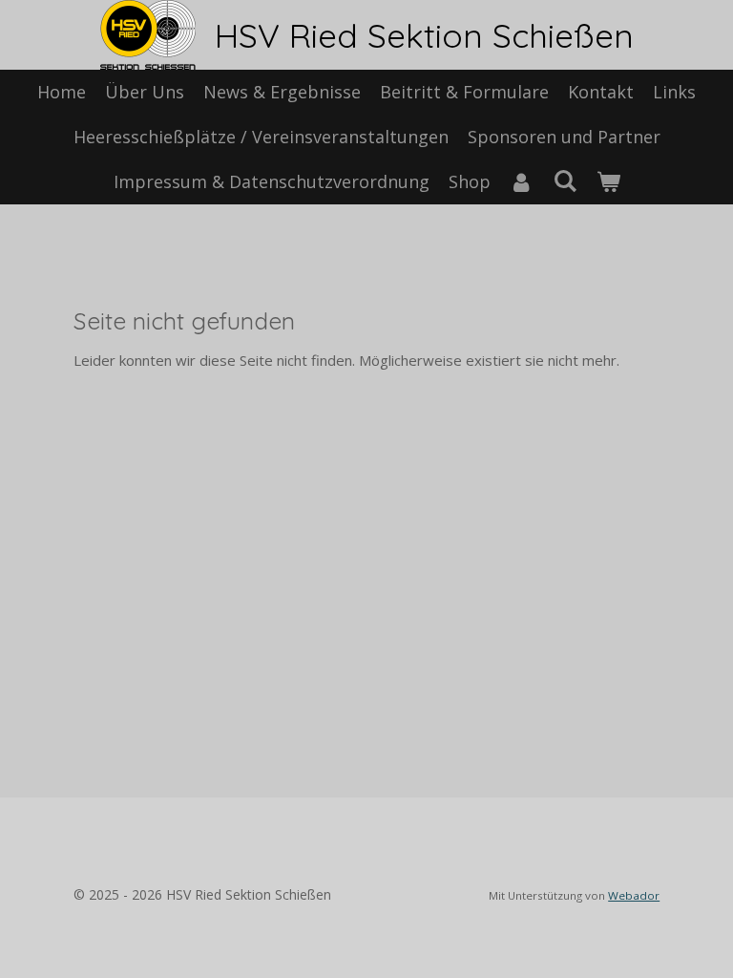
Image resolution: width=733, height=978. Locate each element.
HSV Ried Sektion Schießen (424, 35)
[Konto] (521, 181)
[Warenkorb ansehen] (607, 181)
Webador (634, 895)
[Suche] (564, 180)
